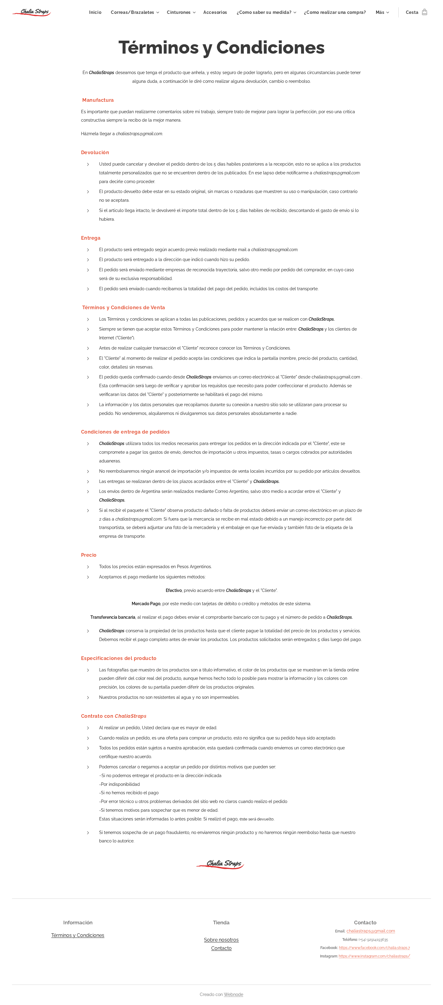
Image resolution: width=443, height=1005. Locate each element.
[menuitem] (97, 12)
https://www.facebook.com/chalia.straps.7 (374, 947)
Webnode (233, 994)
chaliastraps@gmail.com (371, 931)
